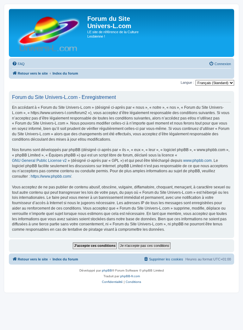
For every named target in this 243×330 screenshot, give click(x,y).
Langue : (187, 82)
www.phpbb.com (197, 160)
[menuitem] (18, 64)
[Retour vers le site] (48, 32)
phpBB (107, 270)
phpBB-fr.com (130, 276)
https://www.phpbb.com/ (51, 176)
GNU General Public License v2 (39, 160)
